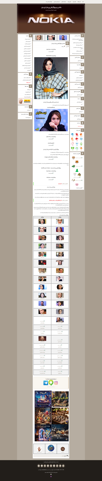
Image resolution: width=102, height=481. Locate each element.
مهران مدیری (60, 341)
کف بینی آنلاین (80, 87)
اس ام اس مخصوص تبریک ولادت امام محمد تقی (77, 39)
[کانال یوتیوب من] (42, 465)
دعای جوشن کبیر (79, 102)
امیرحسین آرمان (59, 315)
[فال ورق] (43, 433)
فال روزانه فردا (28, 117)
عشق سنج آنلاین (79, 119)
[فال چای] (60, 433)
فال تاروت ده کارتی (27, 60)
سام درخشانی (42, 357)
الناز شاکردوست (42, 373)
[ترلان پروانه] (51, 38)
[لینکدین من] (39, 465)
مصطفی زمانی (42, 241)
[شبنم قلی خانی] (39, 38)
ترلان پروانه (42, 232)
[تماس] (51, 465)
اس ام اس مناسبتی (57, 1)
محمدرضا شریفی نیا (42, 273)
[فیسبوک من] (57, 465)
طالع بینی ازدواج (79, 95)
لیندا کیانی (60, 282)
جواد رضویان (60, 257)
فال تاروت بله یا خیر (27, 68)
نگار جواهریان (60, 232)
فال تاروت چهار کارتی (27, 51)
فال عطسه (28, 110)
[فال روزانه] (43, 399)
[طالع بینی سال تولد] (76, 171)
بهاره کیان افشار (59, 265)
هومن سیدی (42, 363)
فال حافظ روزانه (27, 92)
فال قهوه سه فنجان (79, 77)
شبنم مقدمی (60, 368)
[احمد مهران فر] (63, 38)
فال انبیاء (80, 68)
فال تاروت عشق (27, 63)
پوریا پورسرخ (60, 363)
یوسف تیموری (42, 282)
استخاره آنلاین (63, 1)
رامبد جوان (42, 257)
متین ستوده (60, 306)
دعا (81, 104)
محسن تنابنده (60, 333)
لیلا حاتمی (42, 265)
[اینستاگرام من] (54, 465)
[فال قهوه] (60, 416)
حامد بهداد (60, 249)
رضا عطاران (60, 373)
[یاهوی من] (63, 465)
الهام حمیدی (60, 224)
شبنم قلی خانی (60, 298)
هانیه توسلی (42, 328)
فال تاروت (74, 1)
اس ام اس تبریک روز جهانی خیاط (77, 53)
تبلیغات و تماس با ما (49, 1)
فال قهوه (80, 75)
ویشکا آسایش (60, 241)
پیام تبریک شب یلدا (27, 97)
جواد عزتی (60, 347)
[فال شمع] (43, 416)
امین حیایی (60, 273)
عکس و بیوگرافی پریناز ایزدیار (51, 7)
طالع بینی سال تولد (79, 188)
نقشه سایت (46, 472)
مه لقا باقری (42, 224)
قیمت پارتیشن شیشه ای (26, 80)
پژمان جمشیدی (42, 352)
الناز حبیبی (42, 290)
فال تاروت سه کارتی (27, 48)
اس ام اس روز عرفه (79, 45)
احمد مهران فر (42, 306)
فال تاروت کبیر (28, 41)
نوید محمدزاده (60, 323)
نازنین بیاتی (42, 249)
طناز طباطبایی (42, 298)
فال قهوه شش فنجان (79, 80)
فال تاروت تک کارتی (27, 46)
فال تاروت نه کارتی (27, 58)
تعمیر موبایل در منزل (27, 77)
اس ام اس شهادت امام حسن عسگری (78, 48)
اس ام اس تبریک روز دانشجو (77, 42)
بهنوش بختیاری (42, 347)
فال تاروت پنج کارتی (27, 53)
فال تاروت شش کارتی (26, 56)
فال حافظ (79, 1)
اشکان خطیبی (42, 341)
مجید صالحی (60, 328)
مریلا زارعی (42, 333)
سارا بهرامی (42, 368)
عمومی (63, 456)
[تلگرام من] (60, 465)
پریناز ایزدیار (60, 352)
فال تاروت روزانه (27, 39)
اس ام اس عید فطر (79, 51)
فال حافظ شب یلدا (27, 94)
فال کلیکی (80, 111)
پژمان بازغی (42, 323)
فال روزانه (69, 1)
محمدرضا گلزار (60, 290)
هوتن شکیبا (42, 315)
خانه (83, 1)
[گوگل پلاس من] (45, 465)
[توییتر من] (48, 465)
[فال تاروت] (60, 399)
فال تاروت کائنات (27, 44)
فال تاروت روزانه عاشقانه (26, 65)
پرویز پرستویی (60, 357)
